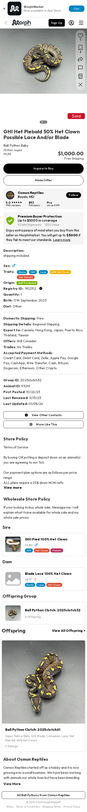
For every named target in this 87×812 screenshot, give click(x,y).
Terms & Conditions (28, 806)
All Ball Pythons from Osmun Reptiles (43, 795)
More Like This (46, 424)
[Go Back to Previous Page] (6, 23)
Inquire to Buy (43, 168)
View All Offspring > (68, 630)
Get (76, 8)
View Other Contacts (47, 415)
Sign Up (56, 23)
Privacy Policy (72, 806)
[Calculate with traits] (80, 76)
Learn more (62, 240)
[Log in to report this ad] (80, 67)
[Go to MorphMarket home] (21, 22)
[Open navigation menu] (81, 22)
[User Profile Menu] (71, 22)
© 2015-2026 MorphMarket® (43, 802)
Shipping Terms (51, 806)
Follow (73, 195)
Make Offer (43, 180)
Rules (10, 806)
